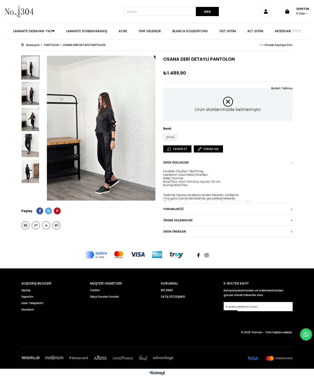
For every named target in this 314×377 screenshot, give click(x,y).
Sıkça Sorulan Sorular (104, 297)
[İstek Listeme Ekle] (25, 225)
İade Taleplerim (32, 303)
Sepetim (27, 297)
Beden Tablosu (282, 88)
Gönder (230, 313)
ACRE (123, 31)
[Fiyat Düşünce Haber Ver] (46, 225)
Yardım (95, 290)
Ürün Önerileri (174, 231)
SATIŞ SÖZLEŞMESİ (173, 297)
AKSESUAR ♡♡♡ (288, 31)
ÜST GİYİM (228, 31)
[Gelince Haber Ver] (56, 225)
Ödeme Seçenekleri (177, 220)
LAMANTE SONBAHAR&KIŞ (86, 31)
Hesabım (27, 309)
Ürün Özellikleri (175, 162)
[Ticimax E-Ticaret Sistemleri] (157, 373)
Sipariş (25, 290)
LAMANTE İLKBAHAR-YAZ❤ (34, 31)
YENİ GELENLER (150, 31)
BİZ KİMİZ (167, 290)
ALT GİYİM (255, 31)
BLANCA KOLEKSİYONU (190, 31)
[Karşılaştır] (36, 225)
